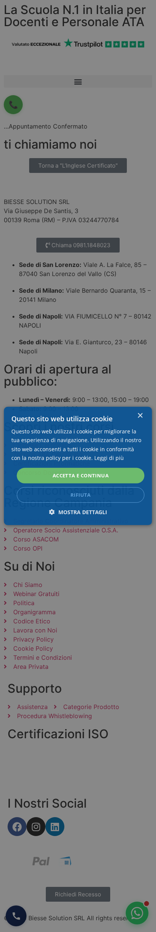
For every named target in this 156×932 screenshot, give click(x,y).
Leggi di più (109, 457)
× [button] (140, 416)
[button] (78, 512)
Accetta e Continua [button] (81, 475)
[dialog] (78, 466)
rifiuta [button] (80, 494)
